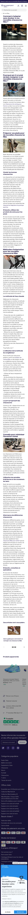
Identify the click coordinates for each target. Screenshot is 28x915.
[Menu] (26, 6)
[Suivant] (24, 647)
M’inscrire (22, 742)
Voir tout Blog (6, 13)
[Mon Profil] (18, 6)
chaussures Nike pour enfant (11, 540)
